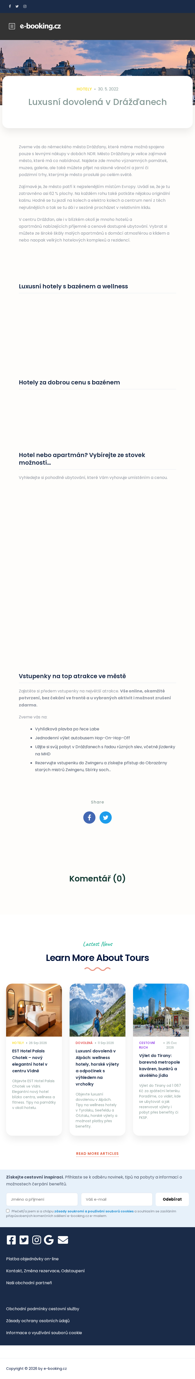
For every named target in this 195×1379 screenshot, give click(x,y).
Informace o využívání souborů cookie (44, 1333)
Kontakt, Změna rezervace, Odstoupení (45, 1271)
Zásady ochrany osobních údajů (38, 1321)
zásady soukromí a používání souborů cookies (94, 1211)
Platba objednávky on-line (32, 1259)
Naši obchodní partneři (29, 1283)
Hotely (84, 89)
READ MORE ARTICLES (97, 1153)
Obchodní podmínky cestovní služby (42, 1309)
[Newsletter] (63, 1240)
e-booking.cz (55, 1368)
